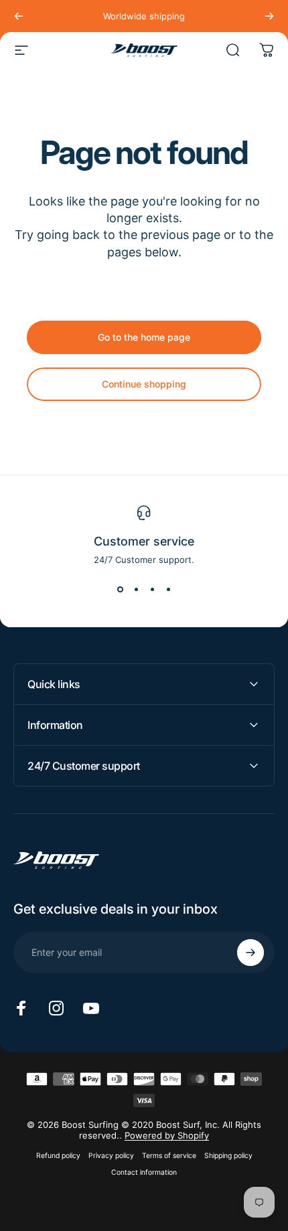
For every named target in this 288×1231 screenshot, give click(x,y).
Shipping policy (228, 1155)
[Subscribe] (250, 952)
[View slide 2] (136, 589)
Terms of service (169, 1155)
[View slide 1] (120, 589)
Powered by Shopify (167, 1135)
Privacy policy (111, 1155)
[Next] (269, 16)
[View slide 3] (152, 589)
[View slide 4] (168, 589)
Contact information (144, 1172)
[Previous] (18, 16)
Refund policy (58, 1155)
